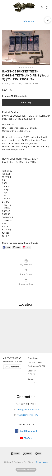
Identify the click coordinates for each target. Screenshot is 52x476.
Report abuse (42, 462)
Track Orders (26, 274)
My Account (26, 264)
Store (5, 83)
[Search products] (47, 20)
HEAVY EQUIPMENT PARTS (25, 83)
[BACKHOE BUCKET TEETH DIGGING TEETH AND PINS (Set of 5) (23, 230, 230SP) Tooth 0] (26, 47)
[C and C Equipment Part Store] (24, 7)
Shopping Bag (26, 284)
